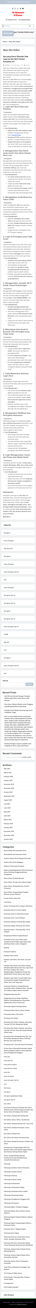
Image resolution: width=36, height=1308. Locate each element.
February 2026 (8, 776)
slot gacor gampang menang (13, 1096)
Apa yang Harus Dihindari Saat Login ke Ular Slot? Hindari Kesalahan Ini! (15, 59)
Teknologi (7, 1164)
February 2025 (8, 824)
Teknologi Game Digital (11, 1233)
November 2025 (9, 788)
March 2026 (7, 772)
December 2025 (9, 784)
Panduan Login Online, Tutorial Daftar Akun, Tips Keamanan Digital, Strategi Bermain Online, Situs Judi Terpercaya (18, 980)
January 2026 (8, 780)
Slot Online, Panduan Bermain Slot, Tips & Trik (18, 1124)
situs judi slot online (10, 1068)
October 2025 (8, 792)
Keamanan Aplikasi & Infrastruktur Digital (17, 922)
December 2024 (9, 831)
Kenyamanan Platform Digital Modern (16, 936)
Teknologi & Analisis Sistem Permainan (16, 1168)
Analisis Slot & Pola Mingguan (13, 862)
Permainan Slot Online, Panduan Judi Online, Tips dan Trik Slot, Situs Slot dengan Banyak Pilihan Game (18, 1030)
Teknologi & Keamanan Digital (13, 1195)
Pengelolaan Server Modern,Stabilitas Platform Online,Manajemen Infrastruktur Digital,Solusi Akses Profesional (17, 1000)
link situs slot (8, 548)
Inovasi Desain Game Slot (12, 898)
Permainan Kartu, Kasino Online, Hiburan (17, 1010)
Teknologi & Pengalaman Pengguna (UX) (17, 1199)
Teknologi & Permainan (11, 1203)
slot (5, 580)
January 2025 (8, 827)
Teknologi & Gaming (10, 1176)
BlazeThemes (22, 1304)
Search (5, 681)
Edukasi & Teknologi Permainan (14, 866)
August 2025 (8, 800)
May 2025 (7, 812)
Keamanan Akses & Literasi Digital (15, 910)
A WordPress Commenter (12, 757)
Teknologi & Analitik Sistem (13, 1172)
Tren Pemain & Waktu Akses (13, 1273)
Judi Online (7, 902)
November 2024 (9, 835)
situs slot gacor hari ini (11, 572)
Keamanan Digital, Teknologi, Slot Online (17, 926)
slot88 (6, 634)
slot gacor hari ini (9, 595)
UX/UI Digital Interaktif (11, 1287)
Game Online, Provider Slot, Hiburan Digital (17, 882)
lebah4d (6, 948)
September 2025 (9, 796)
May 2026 (7, 769)
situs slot (7, 1072)
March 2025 (7, 820)
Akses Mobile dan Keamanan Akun (15, 850)
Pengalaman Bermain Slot (12, 994)
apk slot (6, 642)
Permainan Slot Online (11, 1018)
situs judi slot (8, 1060)
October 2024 (8, 839)
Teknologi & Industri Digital (12, 1179)
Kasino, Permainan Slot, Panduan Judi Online (18, 906)
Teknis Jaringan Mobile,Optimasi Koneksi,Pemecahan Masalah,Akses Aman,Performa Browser (15, 1158)
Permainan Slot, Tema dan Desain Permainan (18, 1044)
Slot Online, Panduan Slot (12, 1134)
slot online (7, 1104)
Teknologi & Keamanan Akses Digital (16, 1191)
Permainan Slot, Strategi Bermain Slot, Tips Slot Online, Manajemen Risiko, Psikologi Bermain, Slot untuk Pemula (17, 1039)
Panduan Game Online (11, 955)
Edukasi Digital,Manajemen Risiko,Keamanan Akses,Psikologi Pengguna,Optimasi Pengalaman (18, 872)
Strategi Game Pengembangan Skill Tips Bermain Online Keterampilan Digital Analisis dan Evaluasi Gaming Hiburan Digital (18, 1150)
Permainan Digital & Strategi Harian (15, 1006)
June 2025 (7, 808)
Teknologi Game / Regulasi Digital (15, 1229)
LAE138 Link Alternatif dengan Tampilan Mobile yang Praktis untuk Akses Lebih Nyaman (17, 698)
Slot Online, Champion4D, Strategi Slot (16, 1116)
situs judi (7, 1057)
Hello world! (27, 757)
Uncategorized (8, 1283)
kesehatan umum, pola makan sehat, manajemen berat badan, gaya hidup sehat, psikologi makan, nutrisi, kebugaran (17, 942)
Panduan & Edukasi (10, 952)
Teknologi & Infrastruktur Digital (14, 1187)
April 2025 (7, 816)
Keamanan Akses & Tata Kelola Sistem (16, 914)
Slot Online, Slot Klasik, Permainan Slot (16, 1137)
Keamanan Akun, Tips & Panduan (14, 918)
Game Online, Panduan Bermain (14, 878)
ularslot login (16, 135)
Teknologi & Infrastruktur (12, 1183)
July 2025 (7, 804)
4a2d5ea (7, 65)
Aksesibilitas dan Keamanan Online (15, 854)
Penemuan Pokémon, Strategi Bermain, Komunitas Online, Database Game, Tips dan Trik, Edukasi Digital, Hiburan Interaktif (18, 988)
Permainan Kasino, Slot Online (13, 1014)
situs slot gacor (9, 541)
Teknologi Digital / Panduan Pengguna (16, 1207)
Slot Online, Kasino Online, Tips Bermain (17, 1120)
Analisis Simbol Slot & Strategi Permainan (17, 858)
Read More (6, 517)
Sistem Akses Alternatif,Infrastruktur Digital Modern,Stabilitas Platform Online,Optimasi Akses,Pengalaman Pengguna (18, 1051)
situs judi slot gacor (10, 1064)
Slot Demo (7, 1088)
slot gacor (7, 533)
